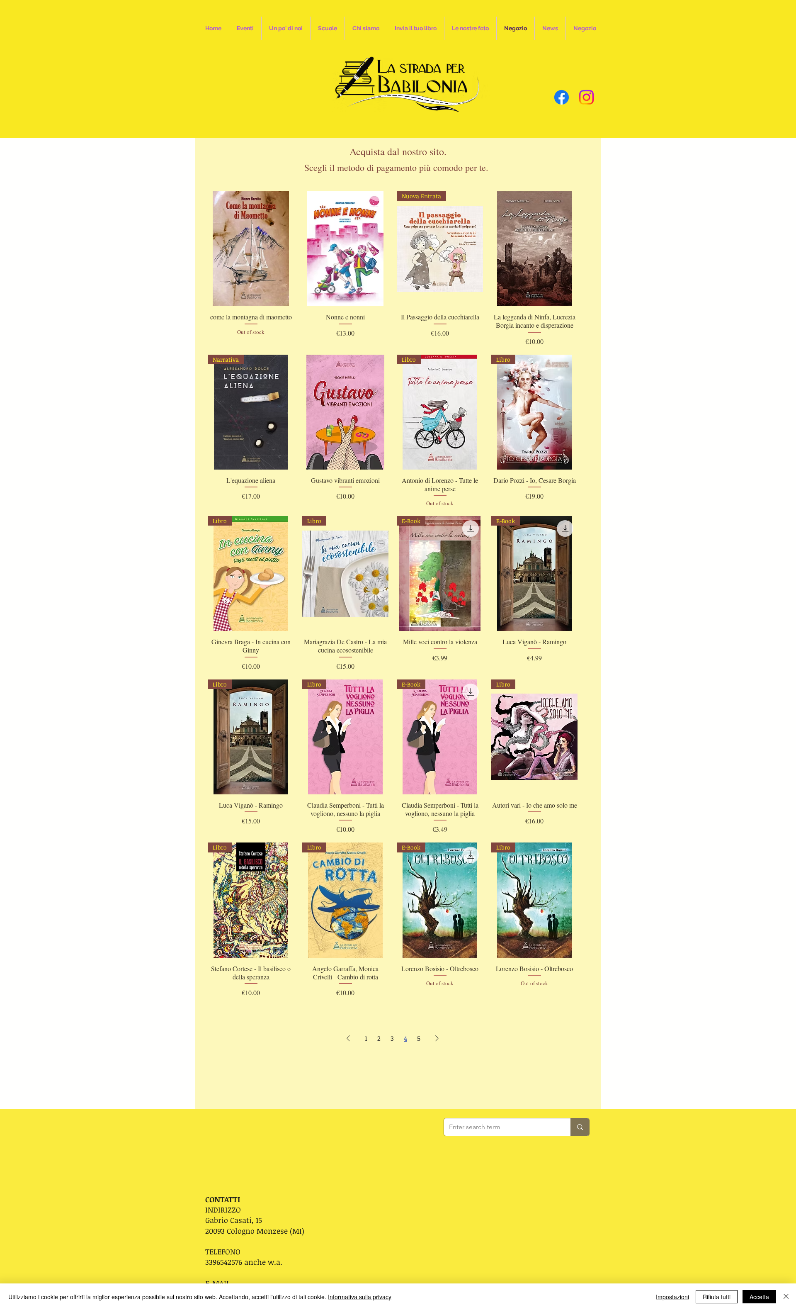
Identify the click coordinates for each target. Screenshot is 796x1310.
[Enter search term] (579, 1127)
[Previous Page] (348, 1038)
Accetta (759, 1297)
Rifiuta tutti (716, 1297)
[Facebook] (561, 97)
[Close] (786, 1296)
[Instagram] (586, 97)
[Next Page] (437, 1038)
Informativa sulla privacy (359, 1297)
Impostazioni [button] (672, 1297)
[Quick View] (251, 248)
